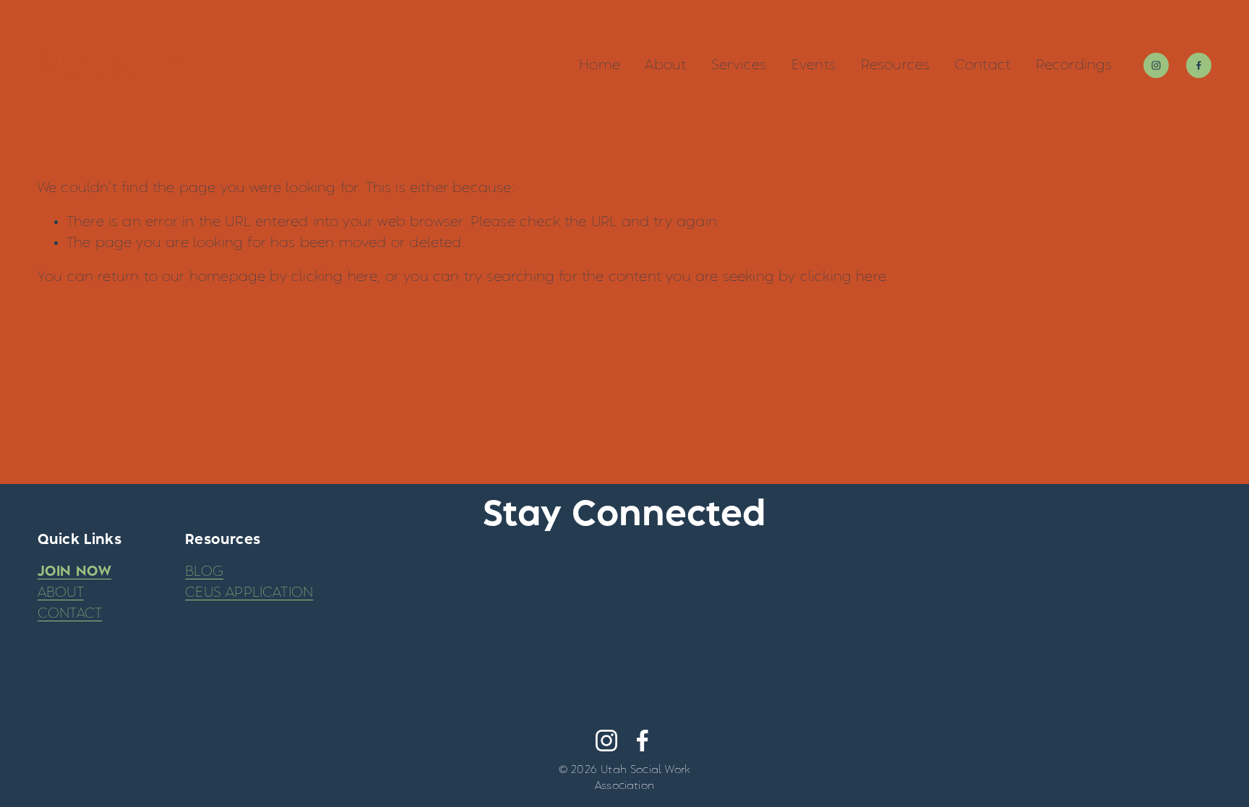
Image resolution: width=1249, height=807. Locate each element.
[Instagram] (1156, 65)
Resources (895, 65)
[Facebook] (1198, 65)
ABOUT (61, 592)
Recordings (1074, 65)
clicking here (334, 276)
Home (599, 65)
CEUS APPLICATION (249, 592)
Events (813, 65)
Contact (982, 65)
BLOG (204, 571)
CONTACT (70, 613)
